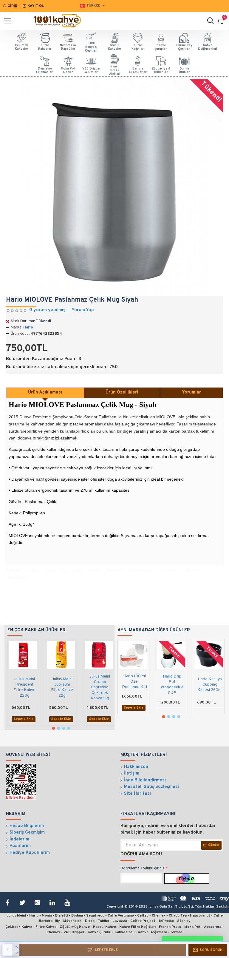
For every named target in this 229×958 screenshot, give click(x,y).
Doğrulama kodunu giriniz (142, 868)
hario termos (140, 570)
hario (49, 570)
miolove (32, 570)
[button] (53, 728)
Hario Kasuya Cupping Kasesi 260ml (209, 684)
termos (94, 570)
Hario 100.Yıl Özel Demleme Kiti (134, 681)
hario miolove (167, 570)
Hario (28, 327)
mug (64, 570)
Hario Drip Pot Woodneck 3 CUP (172, 684)
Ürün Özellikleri (122, 392)
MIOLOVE (192, 570)
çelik (78, 570)
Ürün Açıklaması (45, 392)
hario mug (115, 570)
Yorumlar (191, 392)
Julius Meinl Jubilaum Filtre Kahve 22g (62, 687)
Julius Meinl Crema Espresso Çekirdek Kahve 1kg (99, 687)
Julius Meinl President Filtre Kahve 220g (24, 687)
